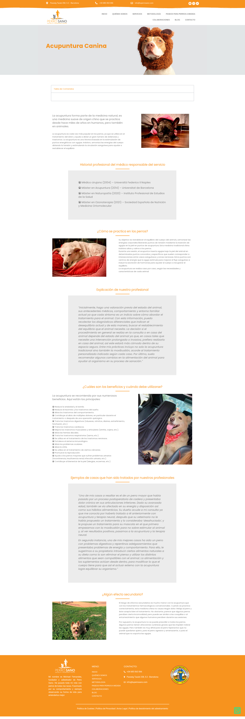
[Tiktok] (197, 3)
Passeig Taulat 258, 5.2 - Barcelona (64, 3)
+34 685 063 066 (106, 3)
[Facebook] (190, 3)
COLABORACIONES (161, 20)
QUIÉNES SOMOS (119, 14)
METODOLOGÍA (154, 14)
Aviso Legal (122, 708)
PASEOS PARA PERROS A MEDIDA (180, 14)
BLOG (177, 20)
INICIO (104, 14)
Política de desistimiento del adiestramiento (148, 708)
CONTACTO (190, 20)
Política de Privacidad (105, 708)
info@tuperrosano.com (144, 3)
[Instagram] (193, 3)
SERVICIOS (137, 14)
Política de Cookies (86, 708)
